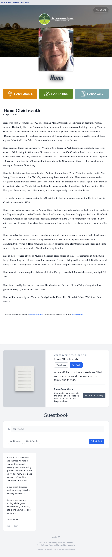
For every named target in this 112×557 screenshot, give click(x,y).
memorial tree (36, 314)
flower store (77, 314)
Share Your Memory (94, 395)
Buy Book (76, 365)
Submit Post (96, 441)
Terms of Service (63, 545)
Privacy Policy (48, 545)
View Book (61, 365)
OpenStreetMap (59, 549)
